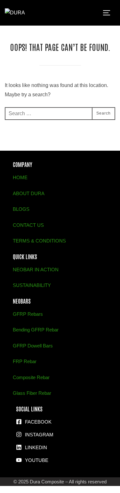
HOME (20, 177)
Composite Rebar (31, 377)
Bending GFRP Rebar (36, 329)
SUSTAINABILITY (32, 285)
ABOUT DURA (28, 193)
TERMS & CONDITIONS (39, 240)
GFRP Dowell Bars (33, 345)
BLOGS (21, 209)
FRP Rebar (24, 361)
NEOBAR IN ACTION (36, 269)
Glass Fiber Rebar (32, 393)
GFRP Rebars (28, 314)
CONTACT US (28, 225)
